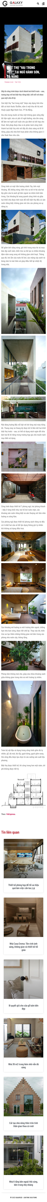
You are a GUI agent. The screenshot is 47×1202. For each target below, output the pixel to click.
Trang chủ (8, 82)
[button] (38, 3)
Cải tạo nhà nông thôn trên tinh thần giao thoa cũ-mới (23, 1124)
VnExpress (10, 814)
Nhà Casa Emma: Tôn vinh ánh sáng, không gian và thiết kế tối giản (23, 946)
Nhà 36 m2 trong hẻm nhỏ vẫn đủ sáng (23, 1066)
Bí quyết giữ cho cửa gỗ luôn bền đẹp (23, 1007)
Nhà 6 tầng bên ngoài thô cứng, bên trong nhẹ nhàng (23, 1183)
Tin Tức (18, 82)
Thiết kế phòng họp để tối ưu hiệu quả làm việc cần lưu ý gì (23, 886)
